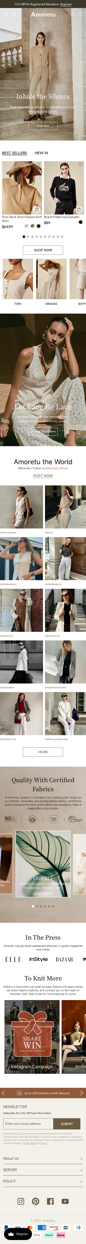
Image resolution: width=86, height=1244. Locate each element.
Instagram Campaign (32, 1066)
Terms (43, 1143)
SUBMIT (67, 1124)
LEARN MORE (43, 894)
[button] (80, 4)
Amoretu (49, 1220)
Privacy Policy (30, 1143)
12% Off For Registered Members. (43, 4)
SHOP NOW (43, 250)
